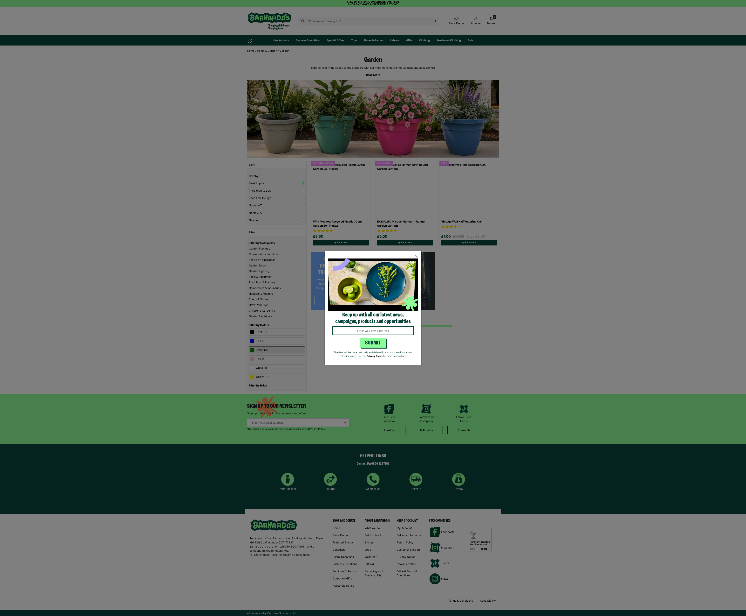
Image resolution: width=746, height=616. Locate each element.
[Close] (416, 256)
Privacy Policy (375, 356)
